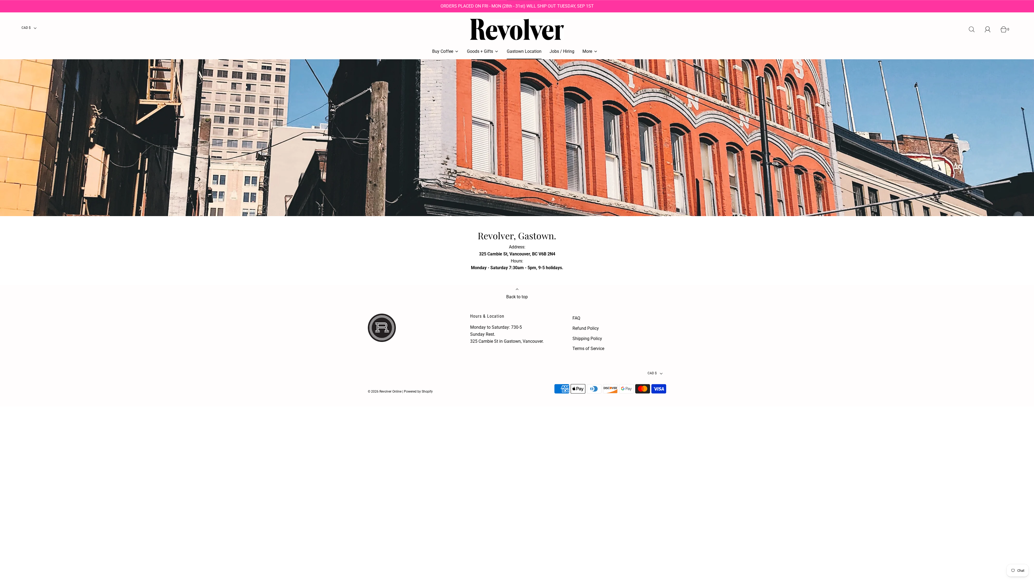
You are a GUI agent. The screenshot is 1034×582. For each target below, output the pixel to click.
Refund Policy (585, 328)
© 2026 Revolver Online (384, 391)
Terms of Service (588, 348)
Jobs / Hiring (562, 51)
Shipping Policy (587, 338)
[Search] (975, 29)
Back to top (517, 296)
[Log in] (991, 29)
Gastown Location (524, 51)
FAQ (576, 318)
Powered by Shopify (418, 391)
